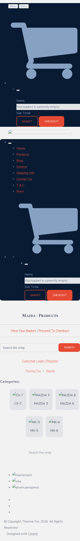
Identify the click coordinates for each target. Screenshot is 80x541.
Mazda (50, 371)
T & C (20, 185)
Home (20, 148)
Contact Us (24, 179)
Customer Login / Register (40, 361)
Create (33, 534)
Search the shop (40, 453)
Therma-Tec (33, 371)
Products (22, 154)
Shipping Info (25, 173)
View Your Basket (23, 331)
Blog (19, 161)
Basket (27, 121)
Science (21, 167)
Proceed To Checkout (53, 331)
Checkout (51, 121)
